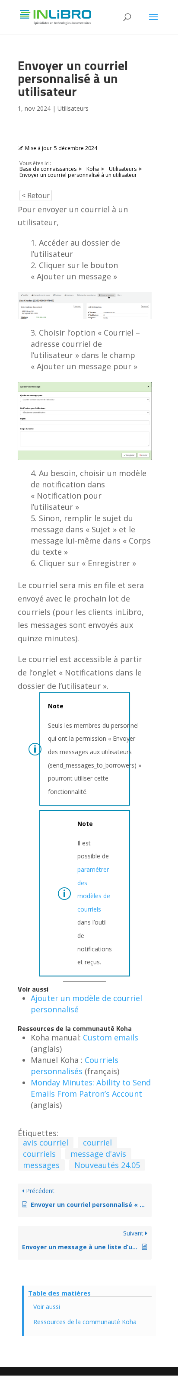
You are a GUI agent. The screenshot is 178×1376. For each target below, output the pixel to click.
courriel (97, 1142)
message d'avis (98, 1154)
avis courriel (45, 1142)
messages (41, 1165)
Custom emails (110, 1037)
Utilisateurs (73, 108)
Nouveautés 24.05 (107, 1165)
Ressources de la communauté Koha (85, 1322)
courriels (39, 1154)
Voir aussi (46, 1306)
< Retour (36, 195)
